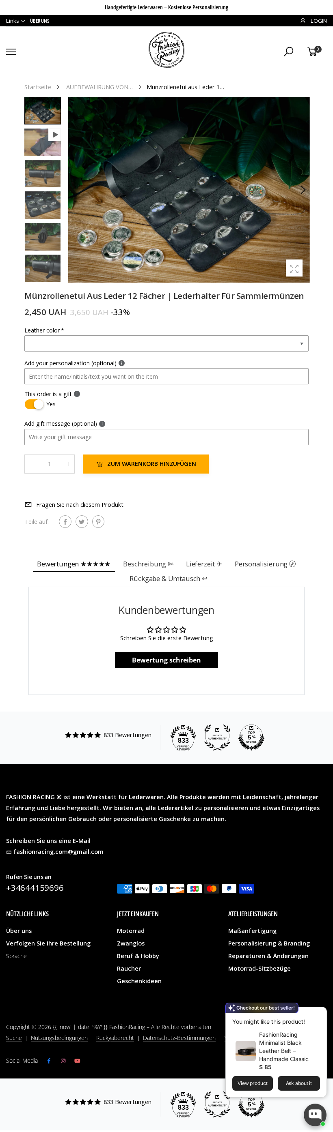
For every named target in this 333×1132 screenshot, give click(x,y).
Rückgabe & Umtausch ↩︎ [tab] (169, 578)
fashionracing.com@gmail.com (58, 851)
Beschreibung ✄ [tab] (148, 563)
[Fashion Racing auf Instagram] (63, 1061)
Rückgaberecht (115, 1038)
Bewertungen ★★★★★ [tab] (73, 563)
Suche (14, 1038)
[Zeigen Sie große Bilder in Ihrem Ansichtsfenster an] (294, 267)
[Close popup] (317, 1014)
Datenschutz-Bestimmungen (179, 1038)
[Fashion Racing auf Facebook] (49, 1061)
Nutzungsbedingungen (59, 1038)
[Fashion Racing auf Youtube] (77, 1061)
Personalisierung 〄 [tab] (265, 563)
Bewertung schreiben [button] (166, 660)
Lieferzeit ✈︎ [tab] (204, 563)
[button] (302, 190)
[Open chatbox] (315, 1115)
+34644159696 (35, 887)
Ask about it (299, 1083)
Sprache (16, 956)
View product (253, 1083)
